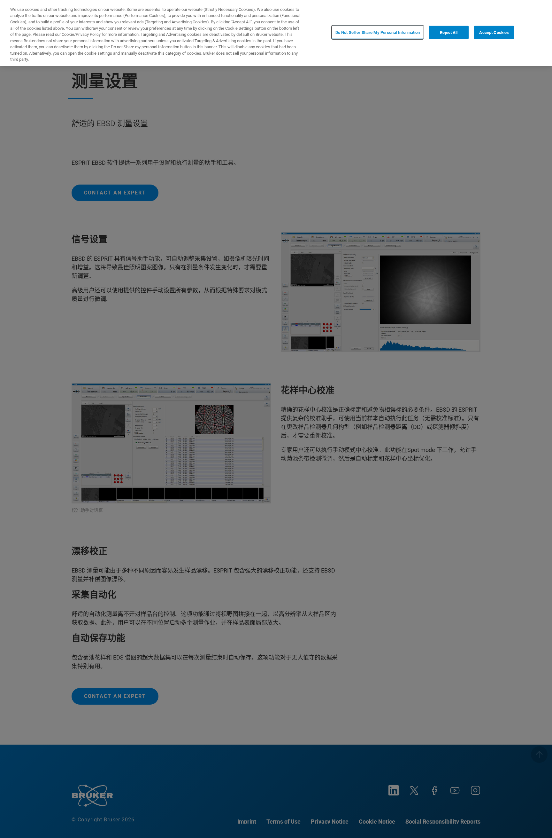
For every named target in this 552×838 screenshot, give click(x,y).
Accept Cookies (494, 32)
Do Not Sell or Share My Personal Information (377, 32)
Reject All (448, 32)
